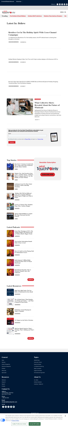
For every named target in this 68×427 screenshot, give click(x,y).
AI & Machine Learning (39, 366)
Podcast (3, 368)
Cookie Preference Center (19, 424)
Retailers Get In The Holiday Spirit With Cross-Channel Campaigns (32, 33)
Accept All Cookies (35, 424)
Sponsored (4, 372)
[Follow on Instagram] (64, 4)
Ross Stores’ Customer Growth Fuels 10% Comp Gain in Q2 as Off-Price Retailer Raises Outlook (24, 165)
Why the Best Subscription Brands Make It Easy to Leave (23, 242)
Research (4, 382)
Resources (17, 294)
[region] (34, 420)
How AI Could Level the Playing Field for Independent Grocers (24, 251)
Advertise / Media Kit (38, 384)
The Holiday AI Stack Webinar (18, 16)
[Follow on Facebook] (57, 4)
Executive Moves (37, 364)
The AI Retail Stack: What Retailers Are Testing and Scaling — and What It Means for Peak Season (24, 301)
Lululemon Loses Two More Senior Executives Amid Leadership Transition (23, 185)
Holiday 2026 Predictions (35, 16)
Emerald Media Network (7, 1)
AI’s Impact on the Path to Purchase (24, 320)
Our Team (36, 380)
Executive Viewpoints (13, 62)
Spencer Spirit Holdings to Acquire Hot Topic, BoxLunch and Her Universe (23, 215)
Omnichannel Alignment (39, 372)
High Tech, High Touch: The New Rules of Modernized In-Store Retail (24, 291)
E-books (3, 386)
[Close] (65, 416)
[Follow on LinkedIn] (60, 4)
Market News (37, 360)
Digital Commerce (38, 370)
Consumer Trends (38, 362)
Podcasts (17, 236)
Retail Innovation (37, 368)
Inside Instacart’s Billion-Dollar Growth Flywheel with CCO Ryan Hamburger (23, 261)
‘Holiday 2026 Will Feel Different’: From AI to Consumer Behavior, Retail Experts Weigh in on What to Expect (24, 195)
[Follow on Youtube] (67, 4)
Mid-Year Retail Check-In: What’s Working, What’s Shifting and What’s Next (24, 330)
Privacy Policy (15, 420)
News (16, 169)
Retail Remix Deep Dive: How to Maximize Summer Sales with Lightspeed (23, 271)
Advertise (18, 1)
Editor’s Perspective (6, 364)
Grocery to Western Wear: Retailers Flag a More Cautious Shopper (24, 205)
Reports (3, 384)
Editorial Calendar (38, 382)
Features (17, 199)
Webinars (4, 380)
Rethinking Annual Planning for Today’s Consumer (23, 310)
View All (30, 279)
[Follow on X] (62, 4)
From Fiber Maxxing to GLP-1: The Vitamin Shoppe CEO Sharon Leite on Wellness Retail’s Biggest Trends (24, 232)
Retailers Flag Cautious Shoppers (53, 16)
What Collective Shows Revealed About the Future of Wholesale (47, 105)
